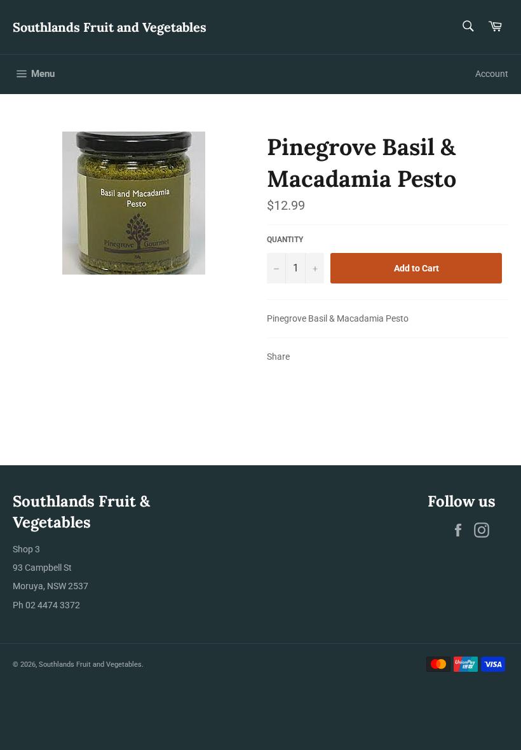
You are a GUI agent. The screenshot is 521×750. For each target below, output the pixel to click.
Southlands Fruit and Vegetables (109, 27)
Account (491, 74)
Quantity (285, 239)
